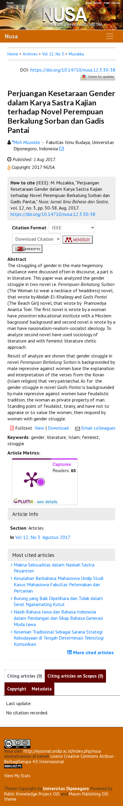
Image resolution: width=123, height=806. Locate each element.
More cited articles (93, 652)
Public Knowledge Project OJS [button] (32, 794)
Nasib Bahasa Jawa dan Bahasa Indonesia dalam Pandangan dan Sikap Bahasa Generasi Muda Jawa (58, 618)
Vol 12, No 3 (53, 54)
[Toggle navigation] (110, 36)
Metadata (42, 689)
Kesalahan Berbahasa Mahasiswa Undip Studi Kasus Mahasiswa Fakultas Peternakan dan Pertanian (58, 584)
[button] (9, 167)
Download (58, 428)
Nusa (11, 36)
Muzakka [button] (76, 54)
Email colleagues (98, 428)
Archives (30, 54)
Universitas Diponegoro (66, 788)
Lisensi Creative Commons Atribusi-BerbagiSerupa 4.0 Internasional (59, 758)
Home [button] (12, 54)
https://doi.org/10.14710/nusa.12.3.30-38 (73, 70)
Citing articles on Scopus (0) (75, 676)
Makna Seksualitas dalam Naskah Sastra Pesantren (53, 568)
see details (47, 501)
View (39, 428)
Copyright (16, 689)
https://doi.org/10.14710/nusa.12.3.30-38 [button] (53, 214)
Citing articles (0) (24, 676)
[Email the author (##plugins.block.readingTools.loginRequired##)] (61, 148)
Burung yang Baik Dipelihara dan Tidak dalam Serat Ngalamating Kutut (58, 601)
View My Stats (17, 775)
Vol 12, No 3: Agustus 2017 (42, 537)
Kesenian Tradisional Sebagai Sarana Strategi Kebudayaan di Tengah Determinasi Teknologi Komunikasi (58, 638)
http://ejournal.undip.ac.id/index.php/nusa (62, 751)
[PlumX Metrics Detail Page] (32, 479)
